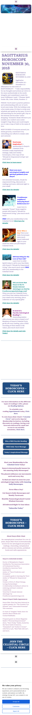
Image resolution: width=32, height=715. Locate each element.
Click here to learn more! (12, 162)
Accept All (16, 701)
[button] (16, 1)
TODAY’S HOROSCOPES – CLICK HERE (16, 523)
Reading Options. (17, 406)
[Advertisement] (16, 30)
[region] (16, 699)
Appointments (14, 411)
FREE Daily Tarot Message (16, 447)
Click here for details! (10, 189)
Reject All (16, 711)
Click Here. (20, 429)
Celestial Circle (13, 465)
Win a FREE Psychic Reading (16, 441)
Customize (16, 706)
